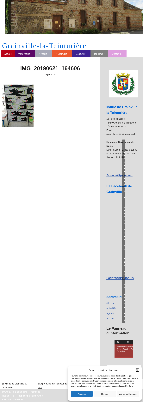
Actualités (111, 308)
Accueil (8, 54)
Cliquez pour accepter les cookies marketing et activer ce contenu (124, 231)
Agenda (110, 313)
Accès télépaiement (119, 175)
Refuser (105, 394)
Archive (110, 318)
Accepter (82, 394)
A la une (110, 303)
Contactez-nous (120, 278)
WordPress (17, 399)
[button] (137, 370)
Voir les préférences (128, 394)
